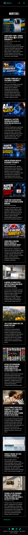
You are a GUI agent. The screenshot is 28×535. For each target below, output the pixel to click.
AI (10, 41)
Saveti (17, 457)
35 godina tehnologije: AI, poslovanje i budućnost (12, 80)
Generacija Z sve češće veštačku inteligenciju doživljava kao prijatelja (12, 121)
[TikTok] (20, 529)
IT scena (13, 82)
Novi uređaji (14, 41)
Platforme (12, 371)
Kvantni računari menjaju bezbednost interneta (12, 162)
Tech (19, 41)
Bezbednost (13, 164)
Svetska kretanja (15, 246)
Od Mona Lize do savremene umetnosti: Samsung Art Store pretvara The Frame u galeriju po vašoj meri (13, 496)
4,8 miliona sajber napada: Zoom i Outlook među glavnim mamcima (13, 202)
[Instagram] (16, 529)
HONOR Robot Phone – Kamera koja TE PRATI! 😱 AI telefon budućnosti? (13, 38)
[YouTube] (13, 529)
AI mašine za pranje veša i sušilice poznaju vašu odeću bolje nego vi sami (13, 284)
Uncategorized (8, 43)
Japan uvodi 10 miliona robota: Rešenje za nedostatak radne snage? (12, 243)
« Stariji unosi (6, 519)
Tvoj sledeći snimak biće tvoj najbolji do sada (13, 324)
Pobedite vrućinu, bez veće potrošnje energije (12, 455)
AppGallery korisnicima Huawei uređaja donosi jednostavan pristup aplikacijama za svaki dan (12, 367)
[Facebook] (9, 529)
